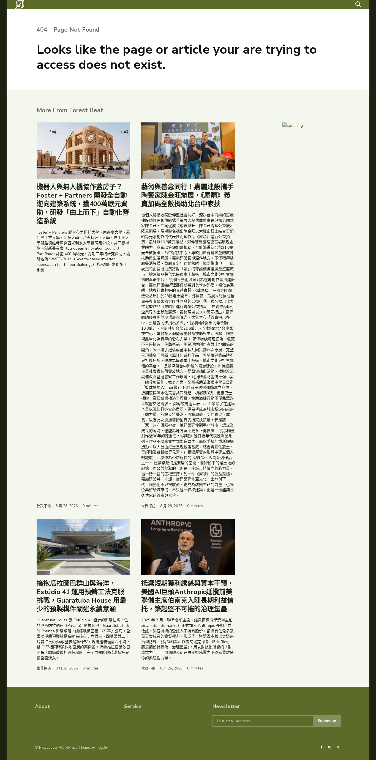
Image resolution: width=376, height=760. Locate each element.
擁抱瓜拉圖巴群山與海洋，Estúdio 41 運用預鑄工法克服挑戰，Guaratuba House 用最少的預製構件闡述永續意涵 (81, 596)
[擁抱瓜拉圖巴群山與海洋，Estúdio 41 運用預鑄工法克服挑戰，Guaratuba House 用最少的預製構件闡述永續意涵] (83, 547)
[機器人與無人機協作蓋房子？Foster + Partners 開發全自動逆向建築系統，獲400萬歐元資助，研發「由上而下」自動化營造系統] (83, 150)
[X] (338, 747)
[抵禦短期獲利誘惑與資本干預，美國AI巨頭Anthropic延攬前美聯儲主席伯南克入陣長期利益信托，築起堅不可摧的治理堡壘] (188, 547)
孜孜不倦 (44, 506)
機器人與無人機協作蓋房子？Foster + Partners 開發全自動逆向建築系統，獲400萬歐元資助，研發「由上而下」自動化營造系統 (83, 204)
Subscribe (327, 720)
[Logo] (19, 4)
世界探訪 (148, 506)
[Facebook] (321, 747)
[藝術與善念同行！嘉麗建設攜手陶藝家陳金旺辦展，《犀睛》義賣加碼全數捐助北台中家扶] (188, 150)
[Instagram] (330, 747)
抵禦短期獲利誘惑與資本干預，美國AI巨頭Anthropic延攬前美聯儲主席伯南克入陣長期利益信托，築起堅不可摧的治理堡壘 (187, 596)
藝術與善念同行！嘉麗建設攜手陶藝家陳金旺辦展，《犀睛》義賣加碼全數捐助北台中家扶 (187, 195)
